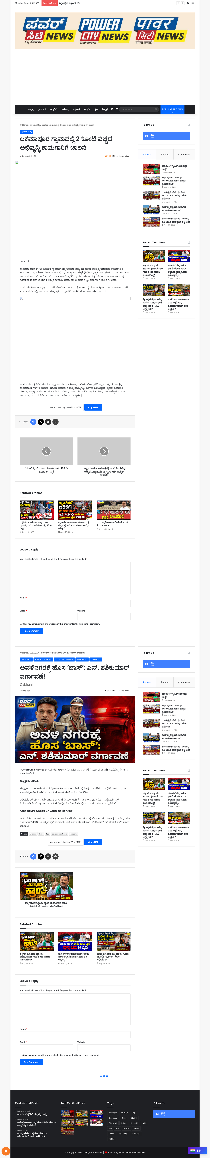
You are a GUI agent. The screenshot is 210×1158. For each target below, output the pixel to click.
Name (23, 597)
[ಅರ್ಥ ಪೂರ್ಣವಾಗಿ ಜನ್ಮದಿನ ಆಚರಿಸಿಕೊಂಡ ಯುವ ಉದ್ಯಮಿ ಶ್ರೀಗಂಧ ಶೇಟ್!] (151, 180)
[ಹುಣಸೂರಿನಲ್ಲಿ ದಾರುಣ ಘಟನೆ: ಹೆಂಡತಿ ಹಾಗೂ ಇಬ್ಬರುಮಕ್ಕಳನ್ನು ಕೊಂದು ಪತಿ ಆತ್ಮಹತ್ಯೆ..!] (179, 256)
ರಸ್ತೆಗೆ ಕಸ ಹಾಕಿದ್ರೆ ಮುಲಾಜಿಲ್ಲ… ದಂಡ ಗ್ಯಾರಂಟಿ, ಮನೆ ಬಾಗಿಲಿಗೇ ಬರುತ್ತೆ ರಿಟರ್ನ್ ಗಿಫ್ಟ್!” (36, 525)
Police (111, 1133)
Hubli (144, 1123)
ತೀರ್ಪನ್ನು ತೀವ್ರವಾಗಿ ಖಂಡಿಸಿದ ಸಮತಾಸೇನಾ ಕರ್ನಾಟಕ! (174, 208)
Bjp (134, 1113)
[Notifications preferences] (6, 1151)
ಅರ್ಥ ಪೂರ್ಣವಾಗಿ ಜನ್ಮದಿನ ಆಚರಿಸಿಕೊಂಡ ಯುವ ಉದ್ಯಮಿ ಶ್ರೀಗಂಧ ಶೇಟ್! (174, 180)
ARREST (124, 1113)
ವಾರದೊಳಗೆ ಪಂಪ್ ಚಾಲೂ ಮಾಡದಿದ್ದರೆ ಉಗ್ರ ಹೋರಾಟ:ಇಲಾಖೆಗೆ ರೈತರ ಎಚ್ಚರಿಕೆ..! (178, 304)
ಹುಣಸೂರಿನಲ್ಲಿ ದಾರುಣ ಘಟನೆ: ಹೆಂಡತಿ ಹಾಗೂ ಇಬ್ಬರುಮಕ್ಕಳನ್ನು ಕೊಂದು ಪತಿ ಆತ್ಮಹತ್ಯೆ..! (177, 270)
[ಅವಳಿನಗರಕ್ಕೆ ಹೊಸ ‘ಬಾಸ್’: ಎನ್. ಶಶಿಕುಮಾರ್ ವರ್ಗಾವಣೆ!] (67, 1114)
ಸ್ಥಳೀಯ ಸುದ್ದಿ (35, 125)
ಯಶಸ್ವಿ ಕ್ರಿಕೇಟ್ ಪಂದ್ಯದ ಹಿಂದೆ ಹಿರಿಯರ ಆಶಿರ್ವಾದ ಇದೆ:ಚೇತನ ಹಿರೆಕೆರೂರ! (175, 195)
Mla (117, 1128)
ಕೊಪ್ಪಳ (105, 109)
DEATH (134, 1118)
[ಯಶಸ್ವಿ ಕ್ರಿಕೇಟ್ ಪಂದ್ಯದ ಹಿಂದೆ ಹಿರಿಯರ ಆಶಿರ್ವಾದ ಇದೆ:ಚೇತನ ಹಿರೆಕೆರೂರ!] (151, 195)
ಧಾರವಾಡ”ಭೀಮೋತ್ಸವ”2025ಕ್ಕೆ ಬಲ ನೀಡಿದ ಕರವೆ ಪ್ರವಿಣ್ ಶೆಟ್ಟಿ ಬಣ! (176, 220)
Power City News (116, 1152)
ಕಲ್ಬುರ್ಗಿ (87, 109)
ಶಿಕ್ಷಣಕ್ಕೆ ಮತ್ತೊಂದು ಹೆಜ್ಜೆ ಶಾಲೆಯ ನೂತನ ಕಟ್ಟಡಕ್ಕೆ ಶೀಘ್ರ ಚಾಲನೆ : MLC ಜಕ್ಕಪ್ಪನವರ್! (97, 3)
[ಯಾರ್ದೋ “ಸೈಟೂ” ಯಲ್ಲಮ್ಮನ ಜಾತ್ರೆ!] (151, 169)
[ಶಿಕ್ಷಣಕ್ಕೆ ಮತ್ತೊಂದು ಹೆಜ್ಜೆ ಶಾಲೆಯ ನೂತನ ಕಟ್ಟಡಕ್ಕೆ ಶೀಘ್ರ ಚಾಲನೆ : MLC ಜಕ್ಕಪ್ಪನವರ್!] (154, 290)
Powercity (123, 1133)
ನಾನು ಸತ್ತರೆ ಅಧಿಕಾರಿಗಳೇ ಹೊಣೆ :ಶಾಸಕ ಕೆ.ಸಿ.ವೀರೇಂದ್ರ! (112, 524)
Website (81, 611)
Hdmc (123, 1123)
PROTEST (136, 1133)
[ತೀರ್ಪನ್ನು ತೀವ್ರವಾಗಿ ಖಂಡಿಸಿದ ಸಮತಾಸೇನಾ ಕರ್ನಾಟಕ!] (151, 210)
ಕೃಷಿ (96, 109)
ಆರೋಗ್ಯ (65, 109)
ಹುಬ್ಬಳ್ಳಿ (31, 109)
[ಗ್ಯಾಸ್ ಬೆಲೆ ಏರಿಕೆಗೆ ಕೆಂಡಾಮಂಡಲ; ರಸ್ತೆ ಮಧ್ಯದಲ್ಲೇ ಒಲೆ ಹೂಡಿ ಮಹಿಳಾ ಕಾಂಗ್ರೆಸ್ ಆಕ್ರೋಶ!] (75, 510)
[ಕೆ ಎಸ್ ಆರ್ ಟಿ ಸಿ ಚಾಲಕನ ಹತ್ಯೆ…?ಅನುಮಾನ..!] (96, 1122)
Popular (147, 154)
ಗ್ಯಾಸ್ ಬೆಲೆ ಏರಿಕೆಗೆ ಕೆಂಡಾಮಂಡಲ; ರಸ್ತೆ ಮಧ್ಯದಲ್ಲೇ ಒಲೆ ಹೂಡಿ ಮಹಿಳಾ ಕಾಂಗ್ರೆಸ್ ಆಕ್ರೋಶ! (73, 525)
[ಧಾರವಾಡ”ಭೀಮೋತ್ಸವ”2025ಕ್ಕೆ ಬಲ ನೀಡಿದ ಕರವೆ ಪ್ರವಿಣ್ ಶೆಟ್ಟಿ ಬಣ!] (151, 222)
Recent (165, 154)
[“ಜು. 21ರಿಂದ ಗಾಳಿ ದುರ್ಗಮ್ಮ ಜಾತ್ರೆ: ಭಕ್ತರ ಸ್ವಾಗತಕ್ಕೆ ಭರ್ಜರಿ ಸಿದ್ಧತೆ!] (67, 1131)
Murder (126, 1128)
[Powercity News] (105, 30)
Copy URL (93, 407)
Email (23, 611)
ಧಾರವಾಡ (42, 109)
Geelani (141, 1152)
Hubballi (134, 1123)
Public (111, 1139)
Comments (184, 154)
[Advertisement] (105, 77)
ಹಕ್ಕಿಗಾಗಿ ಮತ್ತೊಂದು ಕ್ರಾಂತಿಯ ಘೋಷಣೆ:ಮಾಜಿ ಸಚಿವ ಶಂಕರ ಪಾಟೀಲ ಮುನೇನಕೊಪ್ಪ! (153, 270)
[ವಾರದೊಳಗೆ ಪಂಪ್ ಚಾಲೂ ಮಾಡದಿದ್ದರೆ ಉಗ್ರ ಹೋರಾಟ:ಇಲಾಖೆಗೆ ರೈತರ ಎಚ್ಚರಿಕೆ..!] (179, 290)
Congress (113, 1118)
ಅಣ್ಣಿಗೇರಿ (53, 109)
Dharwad (113, 1123)
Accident (113, 1113)
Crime (124, 1118)
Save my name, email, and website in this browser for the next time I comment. (61, 624)
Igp (110, 1128)
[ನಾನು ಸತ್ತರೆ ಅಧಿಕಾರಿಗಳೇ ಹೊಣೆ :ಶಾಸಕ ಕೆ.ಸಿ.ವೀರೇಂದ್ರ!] (114, 510)
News (136, 1128)
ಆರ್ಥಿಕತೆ (76, 109)
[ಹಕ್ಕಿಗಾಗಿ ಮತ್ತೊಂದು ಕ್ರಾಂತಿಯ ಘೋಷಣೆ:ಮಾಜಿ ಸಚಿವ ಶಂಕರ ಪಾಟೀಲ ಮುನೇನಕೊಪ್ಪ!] (154, 256)
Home (25, 125)
